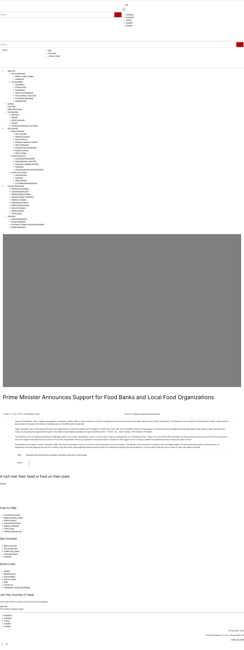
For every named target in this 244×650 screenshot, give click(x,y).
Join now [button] (3, 606)
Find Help (52, 53)
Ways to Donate (10, 546)
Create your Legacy (12, 551)
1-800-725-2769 (237, 640)
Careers (7, 571)
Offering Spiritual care (13, 531)
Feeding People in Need (13, 518)
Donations (53, 455)
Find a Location (10, 579)
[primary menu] (124, 30)
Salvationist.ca (10, 574)
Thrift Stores (9, 529)
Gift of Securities (10, 548)
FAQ (49, 51)
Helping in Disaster (11, 526)
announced (49, 421)
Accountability (9, 577)
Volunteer (8, 557)
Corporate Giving (11, 554)
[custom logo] (6, 10)
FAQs (6, 582)
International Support (12, 523)
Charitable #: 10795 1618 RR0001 (17, 587)
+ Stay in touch (54, 56)
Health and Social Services (150, 414)
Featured (136, 414)
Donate (144, 62)
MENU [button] (5, 50)
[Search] (240, 44)
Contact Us (8, 585)
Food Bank (62, 455)
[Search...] (118, 14)
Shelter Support (10, 520)
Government (71, 455)
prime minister (81, 455)
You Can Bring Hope (12, 515)
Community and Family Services (37, 455)
